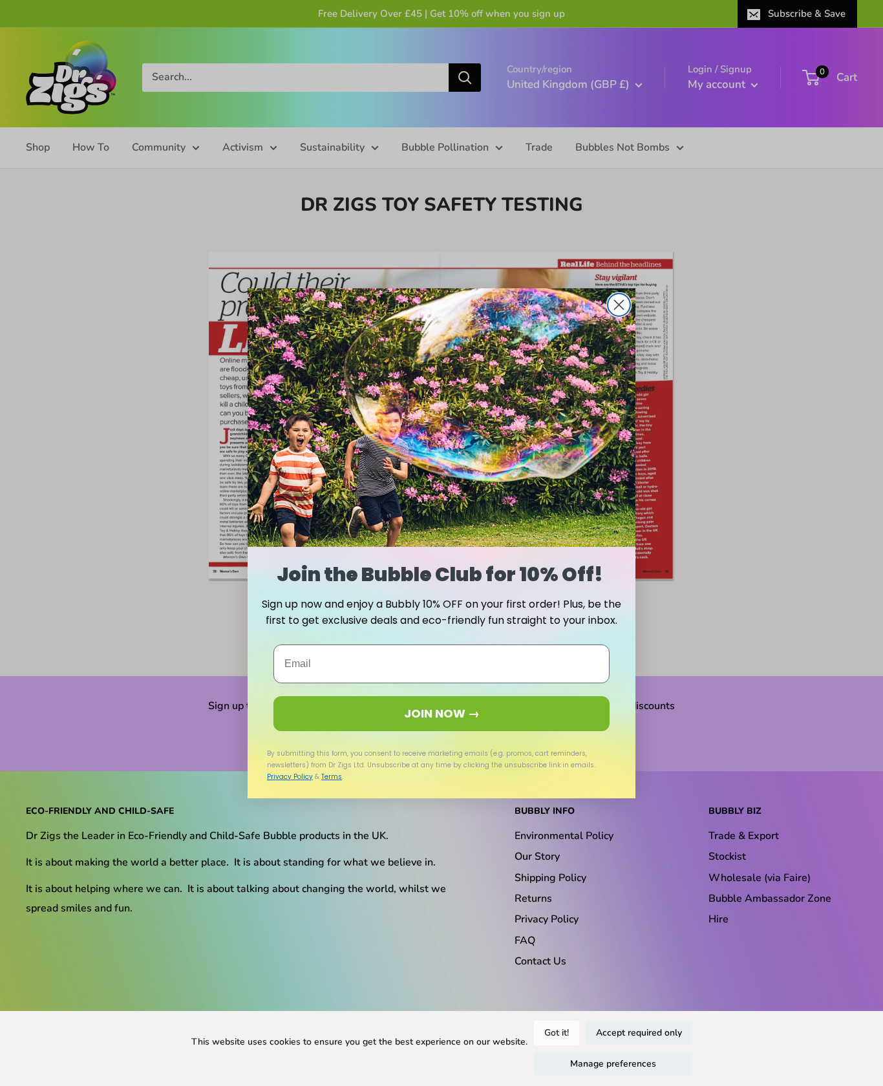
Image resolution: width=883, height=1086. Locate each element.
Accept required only (639, 1033)
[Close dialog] (619, 304)
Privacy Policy (290, 777)
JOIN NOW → (442, 713)
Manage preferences (613, 1064)
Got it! (556, 1033)
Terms (331, 777)
